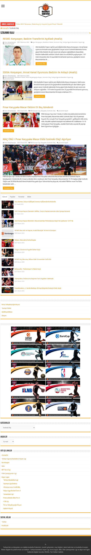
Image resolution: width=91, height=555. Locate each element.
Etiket (29, 197)
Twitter (4, 522)
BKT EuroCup (6, 470)
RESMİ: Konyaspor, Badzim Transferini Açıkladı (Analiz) (32, 38)
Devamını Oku (41, 63)
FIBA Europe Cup (35, 111)
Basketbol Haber (48, 42)
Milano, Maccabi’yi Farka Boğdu (25, 240)
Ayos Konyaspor (37, 42)
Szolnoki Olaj (58, 42)
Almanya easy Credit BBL (11, 487)
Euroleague (5, 462)
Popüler (12, 197)
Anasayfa (5, 28)
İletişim (4, 315)
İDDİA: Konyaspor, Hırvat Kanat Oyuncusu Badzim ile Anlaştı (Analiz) (40, 72)
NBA (3, 466)
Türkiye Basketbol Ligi (10, 480)
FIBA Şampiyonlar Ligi (9, 473)
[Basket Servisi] (45, 10)
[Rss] (45, 544)
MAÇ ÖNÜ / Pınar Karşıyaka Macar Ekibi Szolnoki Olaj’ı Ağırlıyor (37, 139)
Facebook (5, 525)
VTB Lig (6, 501)
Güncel (4, 197)
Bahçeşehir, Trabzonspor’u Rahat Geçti (28, 269)
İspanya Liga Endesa (10, 483)
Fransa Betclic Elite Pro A (11, 498)
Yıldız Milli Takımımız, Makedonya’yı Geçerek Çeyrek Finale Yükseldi (39, 24)
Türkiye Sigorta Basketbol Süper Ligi (73, 42)
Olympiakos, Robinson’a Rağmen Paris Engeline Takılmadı (34, 278)
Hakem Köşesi (8, 508)
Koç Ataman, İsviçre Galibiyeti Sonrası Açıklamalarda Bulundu (35, 202)
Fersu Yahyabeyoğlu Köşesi (34, 77)
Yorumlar (21, 197)
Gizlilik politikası (7, 312)
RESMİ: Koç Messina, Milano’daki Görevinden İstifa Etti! (33, 259)
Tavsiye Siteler (6, 308)
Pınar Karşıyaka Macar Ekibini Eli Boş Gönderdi (28, 107)
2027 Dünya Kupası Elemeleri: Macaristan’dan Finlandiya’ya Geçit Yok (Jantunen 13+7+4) (44, 221)
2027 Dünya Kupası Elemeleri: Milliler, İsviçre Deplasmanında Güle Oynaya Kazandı (42, 211)
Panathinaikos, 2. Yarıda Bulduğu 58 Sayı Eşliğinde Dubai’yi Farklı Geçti (38, 288)
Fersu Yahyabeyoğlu (10, 42)
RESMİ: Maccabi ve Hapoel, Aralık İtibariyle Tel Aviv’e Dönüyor (35, 230)
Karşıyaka (43, 111)
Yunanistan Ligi (8, 494)
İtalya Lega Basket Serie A (12, 491)
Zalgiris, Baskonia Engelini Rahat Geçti (27, 250)
